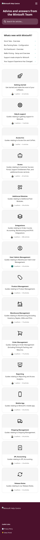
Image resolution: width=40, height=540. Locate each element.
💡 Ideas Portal (7, 533)
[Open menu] (36, 3)
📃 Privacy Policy (7, 529)
